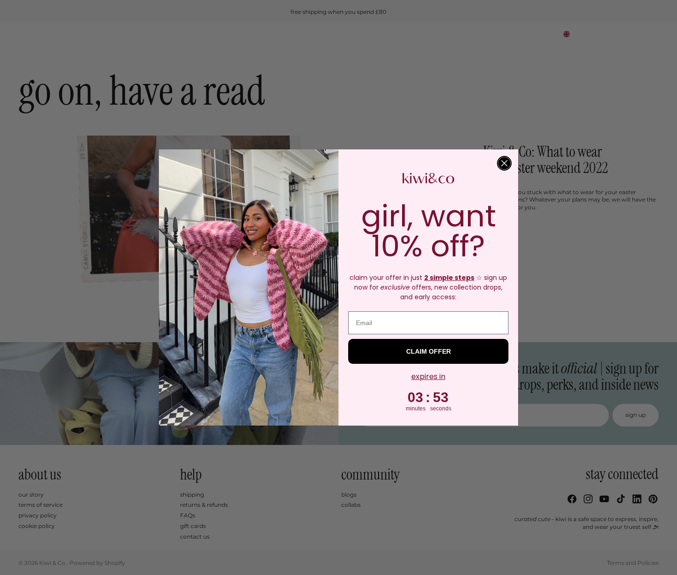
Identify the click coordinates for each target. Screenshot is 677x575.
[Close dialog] (504, 163)
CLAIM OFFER (428, 351)
